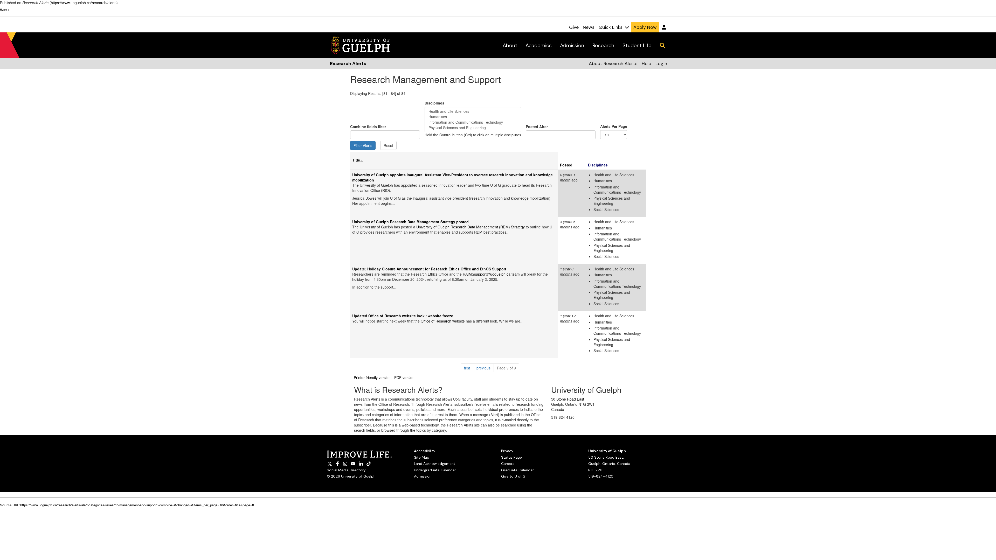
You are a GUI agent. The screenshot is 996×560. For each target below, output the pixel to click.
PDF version (404, 377)
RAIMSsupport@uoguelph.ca (487, 274)
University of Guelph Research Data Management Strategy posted (410, 221)
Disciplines (434, 103)
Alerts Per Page (613, 126)
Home (3, 9)
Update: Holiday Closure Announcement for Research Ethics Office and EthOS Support (429, 268)
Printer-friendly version (372, 377)
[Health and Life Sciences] (473, 111)
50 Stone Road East (567, 399)
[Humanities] (473, 117)
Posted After (537, 126)
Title (356, 160)
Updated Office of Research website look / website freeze (402, 315)
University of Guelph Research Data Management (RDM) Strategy (470, 226)
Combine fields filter (368, 126)
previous (485, 367)
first (468, 367)
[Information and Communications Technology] (473, 122)
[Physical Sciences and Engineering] (473, 127)
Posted (566, 164)
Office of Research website (443, 321)
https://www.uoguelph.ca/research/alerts (83, 2)
